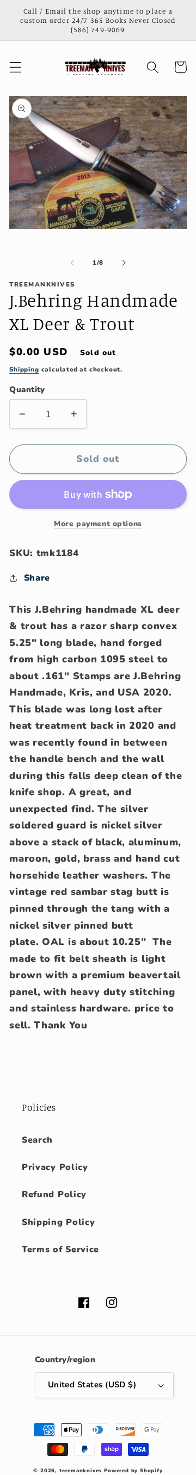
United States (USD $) (92, 1384)
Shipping (24, 369)
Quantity (27, 389)
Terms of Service (60, 1249)
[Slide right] (124, 263)
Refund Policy (54, 1194)
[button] (15, 67)
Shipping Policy (58, 1222)
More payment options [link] (98, 524)
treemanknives (80, 1470)
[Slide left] (72, 263)
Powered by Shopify (133, 1470)
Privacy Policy (55, 1167)
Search (37, 1140)
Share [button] (37, 578)
